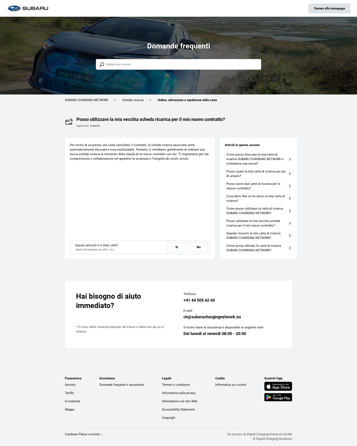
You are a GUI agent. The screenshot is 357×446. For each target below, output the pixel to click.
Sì (176, 247)
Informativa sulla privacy (179, 393)
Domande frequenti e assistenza (121, 385)
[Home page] (28, 8)
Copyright (168, 418)
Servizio (70, 385)
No (199, 247)
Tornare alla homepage (329, 8)
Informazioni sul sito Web (179, 401)
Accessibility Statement (178, 409)
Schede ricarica (133, 100)
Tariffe (69, 393)
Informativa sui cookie (230, 385)
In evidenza (72, 401)
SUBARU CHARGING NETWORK (86, 100)
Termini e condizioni (176, 385)
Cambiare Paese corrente (83, 434)
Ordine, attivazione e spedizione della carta (187, 100)
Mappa (69, 409)
